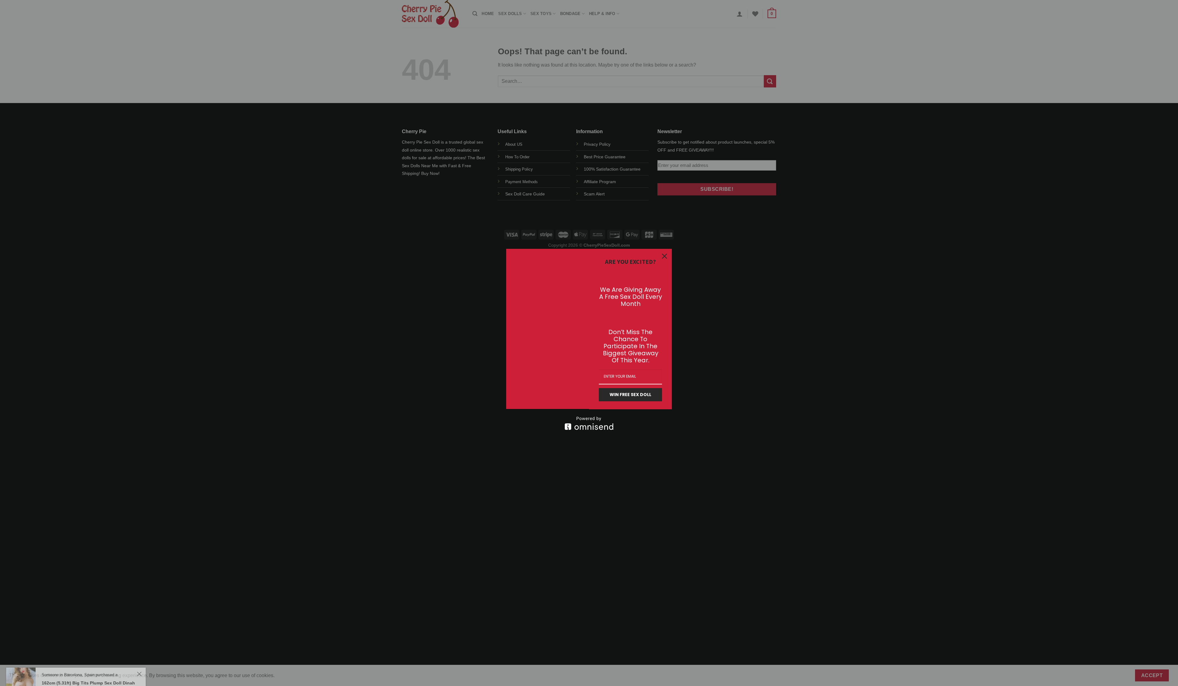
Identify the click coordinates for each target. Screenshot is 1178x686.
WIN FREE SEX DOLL (630, 394)
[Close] (664, 256)
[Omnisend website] (589, 423)
